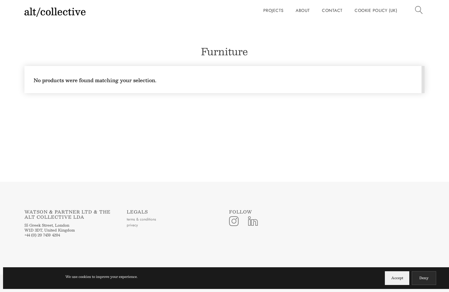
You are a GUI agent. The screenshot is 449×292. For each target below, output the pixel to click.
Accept (397, 278)
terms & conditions (141, 219)
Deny (424, 278)
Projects (273, 10)
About (303, 10)
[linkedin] (253, 221)
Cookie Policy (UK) (376, 10)
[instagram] (234, 221)
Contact (332, 10)
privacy (132, 225)
